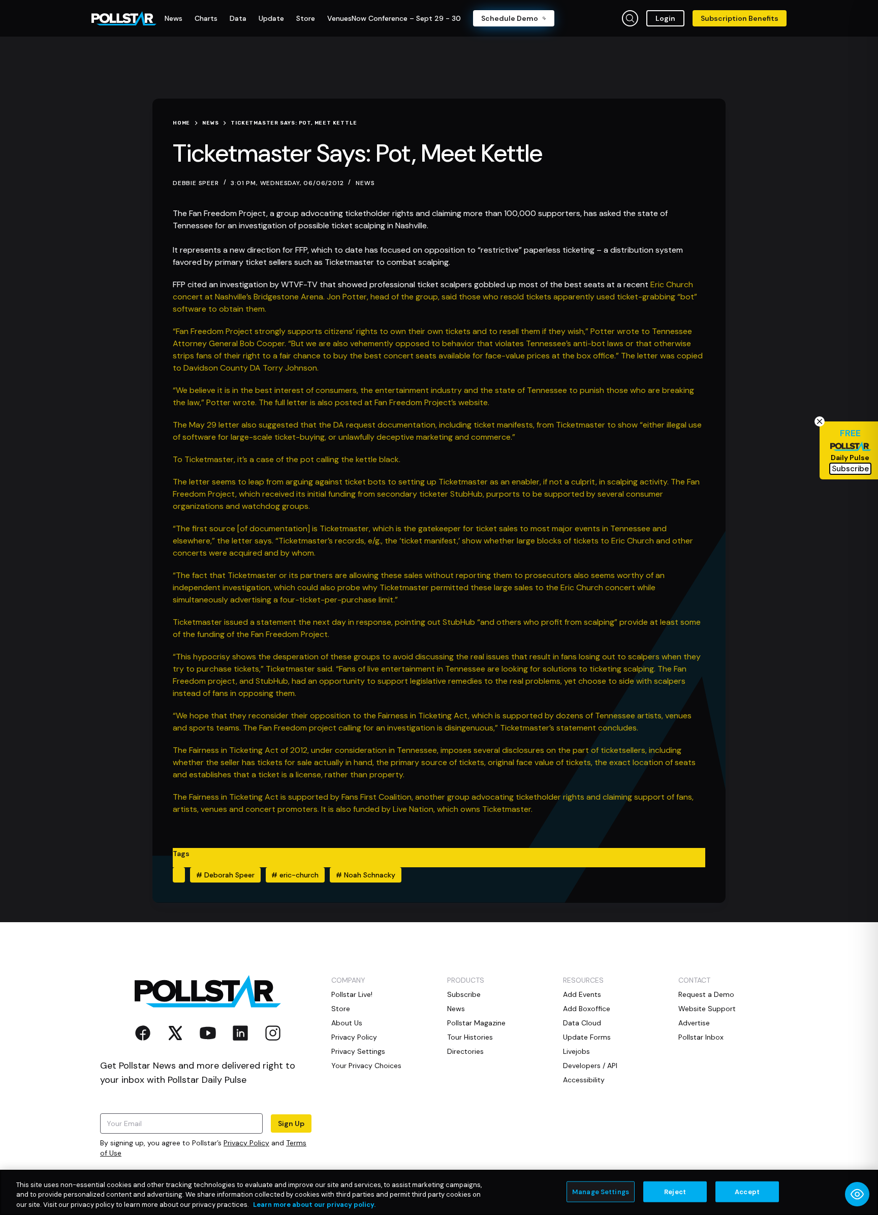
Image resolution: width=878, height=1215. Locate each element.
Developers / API (590, 1065)
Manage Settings (600, 1191)
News (365, 183)
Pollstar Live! (351, 994)
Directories (465, 1051)
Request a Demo (706, 994)
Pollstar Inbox (701, 1037)
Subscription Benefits (739, 18)
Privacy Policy (246, 1142)
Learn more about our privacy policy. (314, 1204)
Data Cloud (582, 1022)
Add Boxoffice (586, 1008)
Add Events (582, 994)
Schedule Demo (509, 18)
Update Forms (587, 1037)
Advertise (694, 1022)
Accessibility (584, 1079)
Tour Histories (470, 1037)
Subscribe (464, 994)
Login (665, 18)
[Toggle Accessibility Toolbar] (857, 1194)
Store (340, 1008)
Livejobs (576, 1051)
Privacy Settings (358, 1051)
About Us (346, 1022)
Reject (675, 1191)
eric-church (295, 874)
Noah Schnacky (365, 874)
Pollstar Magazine (476, 1022)
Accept (747, 1191)
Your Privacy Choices (366, 1065)
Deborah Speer (225, 874)
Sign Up (291, 1123)
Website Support (707, 1008)
